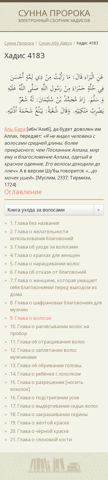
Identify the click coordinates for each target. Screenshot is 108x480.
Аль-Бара (14, 129)
